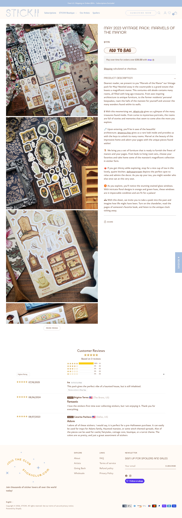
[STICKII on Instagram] (130, 475)
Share (110, 222)
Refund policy (106, 468)
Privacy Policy (106, 473)
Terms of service (108, 463)
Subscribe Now (141, 13)
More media (52, 328)
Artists (77, 463)
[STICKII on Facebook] (126, 475)
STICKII (24, 506)
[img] (22, 382)
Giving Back (80, 468)
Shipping (108, 68)
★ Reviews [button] (178, 262)
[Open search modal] (158, 12)
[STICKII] (23, 13)
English (9, 502)
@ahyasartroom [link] (134, 171)
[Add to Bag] (120, 50)
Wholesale (79, 473)
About (77, 458)
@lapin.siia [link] (138, 111)
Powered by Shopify (13, 509)
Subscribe (170, 466)
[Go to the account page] (164, 12)
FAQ (102, 458)
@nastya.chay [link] (124, 132)
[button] (72, 363)
